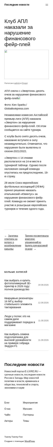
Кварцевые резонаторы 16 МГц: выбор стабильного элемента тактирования (18, 303)
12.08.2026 (43, 302)
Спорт (25, 83)
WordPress (30, 441)
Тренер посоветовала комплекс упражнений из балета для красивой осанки (37, 242)
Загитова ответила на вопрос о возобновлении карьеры (12, 242)
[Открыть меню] (47, 5)
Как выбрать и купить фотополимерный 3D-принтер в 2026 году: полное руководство (17, 285)
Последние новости (16, 4)
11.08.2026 (43, 320)
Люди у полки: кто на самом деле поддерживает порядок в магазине (19, 321)
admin (17, 83)
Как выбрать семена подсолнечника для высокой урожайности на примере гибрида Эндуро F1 (17, 340)
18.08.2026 (43, 285)
